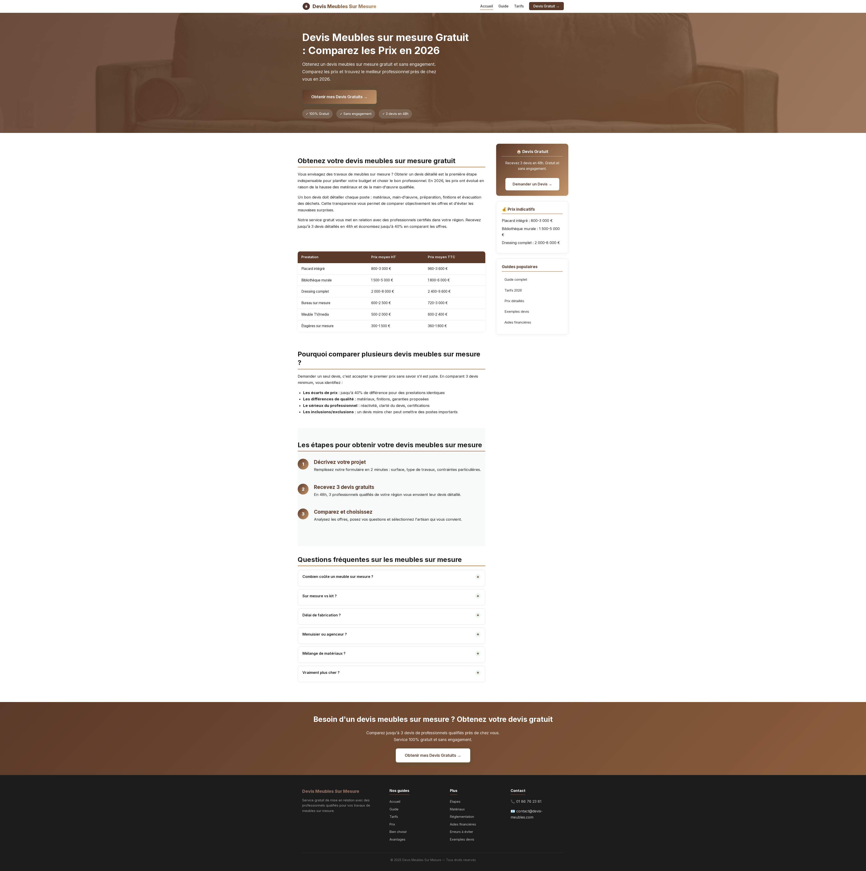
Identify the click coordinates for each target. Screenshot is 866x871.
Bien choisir (398, 832)
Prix (392, 824)
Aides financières (517, 322)
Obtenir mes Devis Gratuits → (339, 96)
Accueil (486, 6)
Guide (503, 6)
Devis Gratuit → (546, 6)
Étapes (455, 801)
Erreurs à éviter (461, 832)
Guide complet (515, 280)
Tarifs (519, 6)
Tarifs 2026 (513, 290)
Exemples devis (516, 312)
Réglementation (462, 817)
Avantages (397, 839)
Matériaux (457, 809)
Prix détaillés (514, 301)
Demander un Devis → (532, 184)
